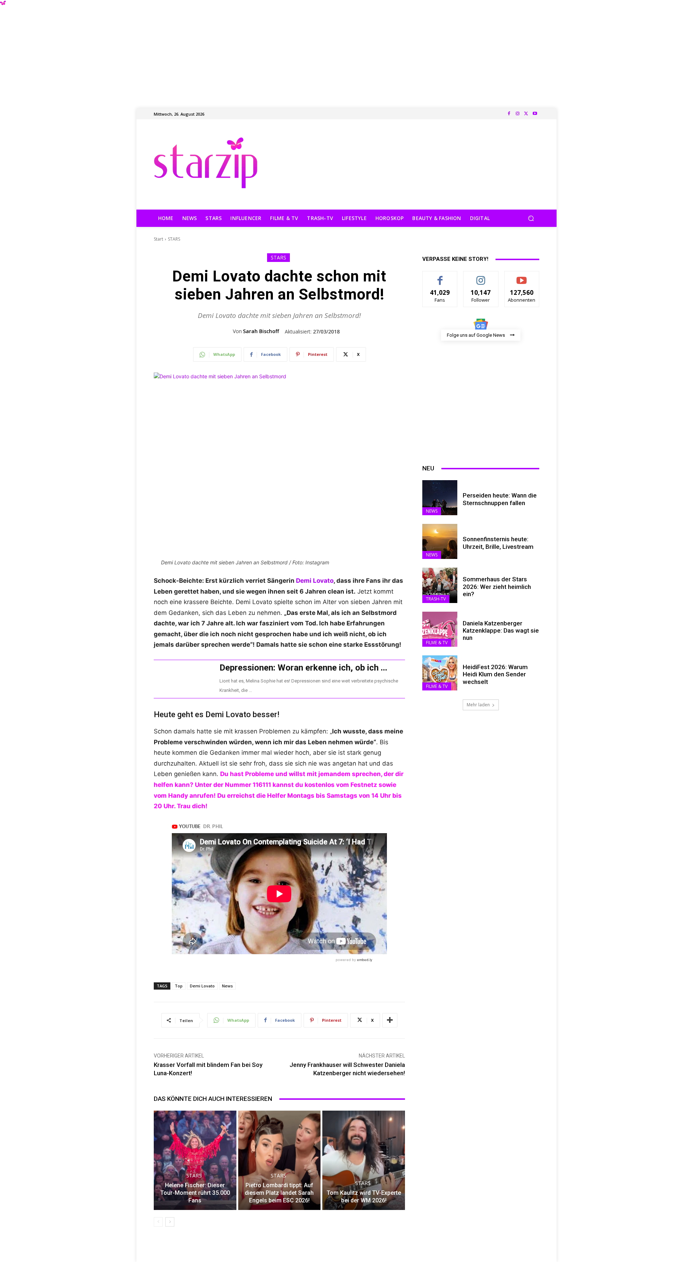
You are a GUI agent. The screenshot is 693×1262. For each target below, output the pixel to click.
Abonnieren (521, 276)
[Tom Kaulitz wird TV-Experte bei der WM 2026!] (363, 1160)
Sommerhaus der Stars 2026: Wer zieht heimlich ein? (497, 587)
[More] (389, 1020)
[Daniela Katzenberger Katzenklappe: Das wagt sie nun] (439, 629)
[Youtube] (535, 113)
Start (158, 239)
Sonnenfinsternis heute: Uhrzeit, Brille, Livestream (498, 542)
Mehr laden (478, 705)
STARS (174, 239)
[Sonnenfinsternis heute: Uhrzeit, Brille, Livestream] (439, 541)
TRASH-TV (436, 599)
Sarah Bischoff (261, 331)
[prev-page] (158, 1222)
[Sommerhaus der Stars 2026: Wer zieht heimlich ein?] (439, 585)
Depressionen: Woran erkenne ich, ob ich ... (303, 668)
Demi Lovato (315, 580)
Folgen (481, 276)
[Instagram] (517, 113)
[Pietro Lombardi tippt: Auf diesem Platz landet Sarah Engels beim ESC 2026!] (279, 1160)
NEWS (431, 511)
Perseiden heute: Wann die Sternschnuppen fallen (500, 499)
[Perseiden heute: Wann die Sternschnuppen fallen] (439, 497)
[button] (530, 218)
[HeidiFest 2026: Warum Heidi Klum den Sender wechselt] (439, 672)
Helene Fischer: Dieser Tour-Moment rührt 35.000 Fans (195, 1193)
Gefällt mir (440, 276)
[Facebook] (509, 113)
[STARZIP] (205, 162)
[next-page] (169, 1222)
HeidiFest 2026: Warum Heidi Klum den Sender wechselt (495, 674)
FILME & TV (437, 642)
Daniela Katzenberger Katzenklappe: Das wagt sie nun (501, 631)
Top (179, 986)
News (227, 986)
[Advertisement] (346, 50)
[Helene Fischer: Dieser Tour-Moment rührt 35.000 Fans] (195, 1160)
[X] (526, 113)
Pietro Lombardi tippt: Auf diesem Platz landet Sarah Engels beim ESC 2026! (279, 1193)
